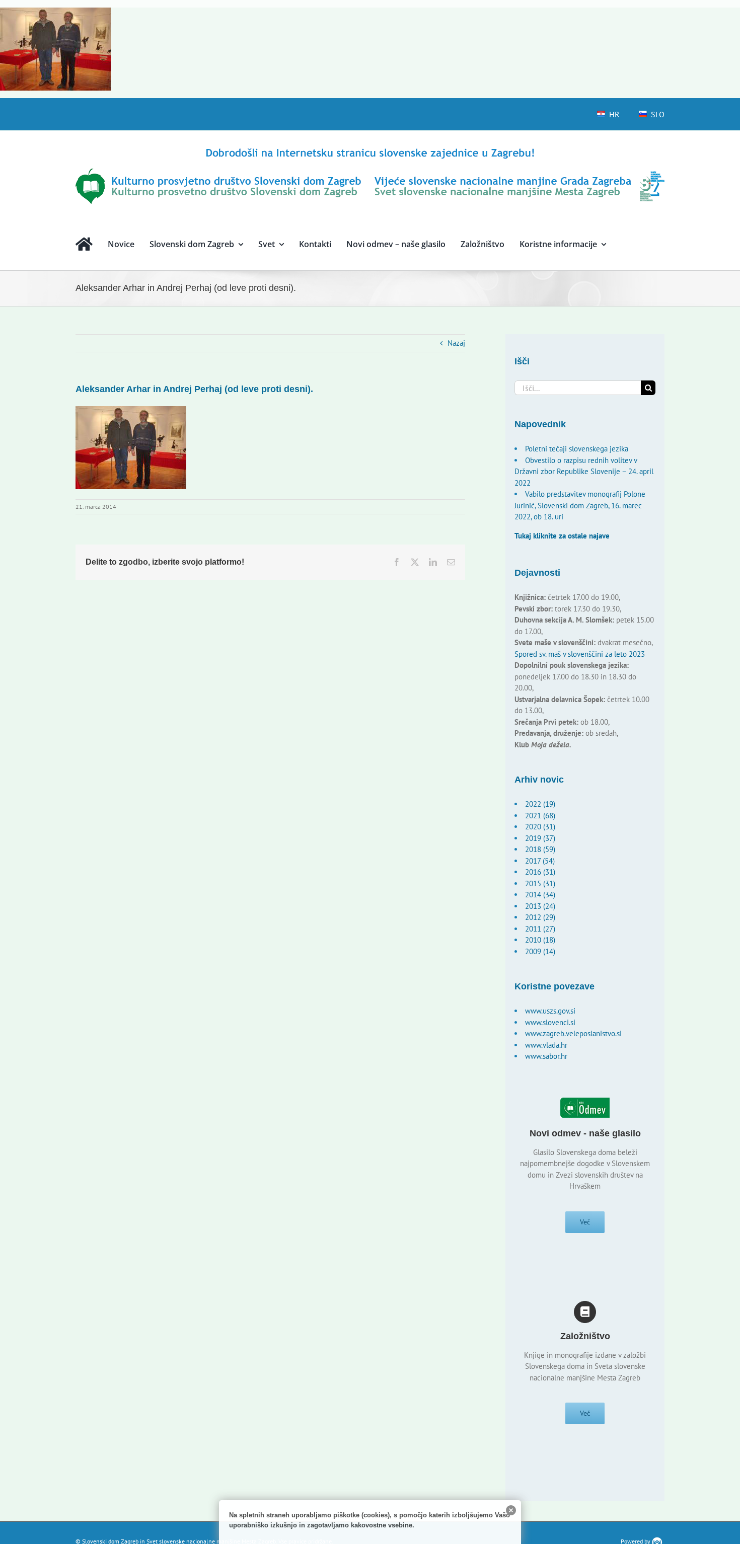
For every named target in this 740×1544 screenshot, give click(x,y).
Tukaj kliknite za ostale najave (562, 536)
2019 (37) (540, 838)
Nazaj (456, 343)
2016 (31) (540, 872)
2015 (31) (540, 883)
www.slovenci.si (550, 1022)
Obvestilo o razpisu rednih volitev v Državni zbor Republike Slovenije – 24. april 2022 (583, 471)
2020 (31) (540, 826)
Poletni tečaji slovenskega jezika (576, 448)
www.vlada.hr (546, 1045)
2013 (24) (540, 906)
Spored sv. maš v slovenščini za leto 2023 (579, 654)
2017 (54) (540, 861)
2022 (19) (540, 804)
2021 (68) (540, 815)
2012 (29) (540, 917)
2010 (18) (540, 940)
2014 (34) (540, 894)
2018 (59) (540, 849)
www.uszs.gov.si (550, 1011)
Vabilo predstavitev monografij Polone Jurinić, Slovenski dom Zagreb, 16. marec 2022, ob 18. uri (579, 505)
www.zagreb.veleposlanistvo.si (573, 1033)
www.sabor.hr (546, 1056)
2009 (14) (540, 951)
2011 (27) (540, 929)
